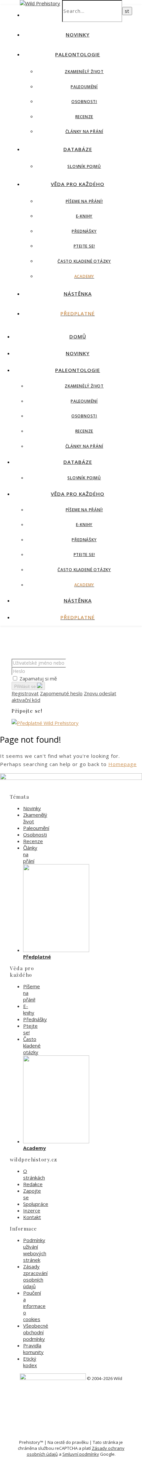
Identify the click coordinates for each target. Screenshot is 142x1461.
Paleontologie (77, 54)
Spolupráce (35, 1204)
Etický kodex (30, 1361)
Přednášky (84, 231)
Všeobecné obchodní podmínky (35, 1332)
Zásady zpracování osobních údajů (35, 1276)
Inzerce (31, 1210)
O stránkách (34, 1174)
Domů (77, 336)
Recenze (84, 117)
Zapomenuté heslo (61, 693)
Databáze (77, 149)
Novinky (77, 34)
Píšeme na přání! (84, 201)
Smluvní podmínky (80, 1454)
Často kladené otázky (84, 261)
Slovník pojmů (84, 166)
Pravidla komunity (33, 1348)
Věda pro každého (77, 184)
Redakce (33, 1184)
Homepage (122, 764)
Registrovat (25, 693)
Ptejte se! (84, 246)
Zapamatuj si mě (38, 678)
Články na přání (84, 131)
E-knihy (84, 216)
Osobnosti (84, 101)
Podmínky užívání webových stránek (34, 1250)
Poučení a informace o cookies (34, 1305)
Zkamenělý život (84, 71)
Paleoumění (84, 87)
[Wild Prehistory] (40, 3)
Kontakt (32, 1217)
